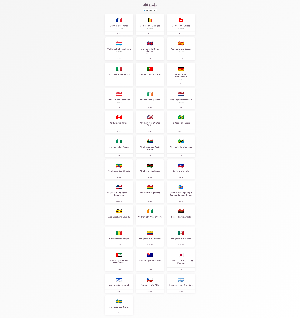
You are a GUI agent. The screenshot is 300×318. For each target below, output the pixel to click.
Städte (181, 84)
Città (119, 84)
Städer (119, 313)
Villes (119, 33)
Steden (181, 107)
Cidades (150, 84)
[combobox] (150, 10)
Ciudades (181, 58)
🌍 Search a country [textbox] (150, 10)
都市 (181, 269)
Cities (150, 58)
